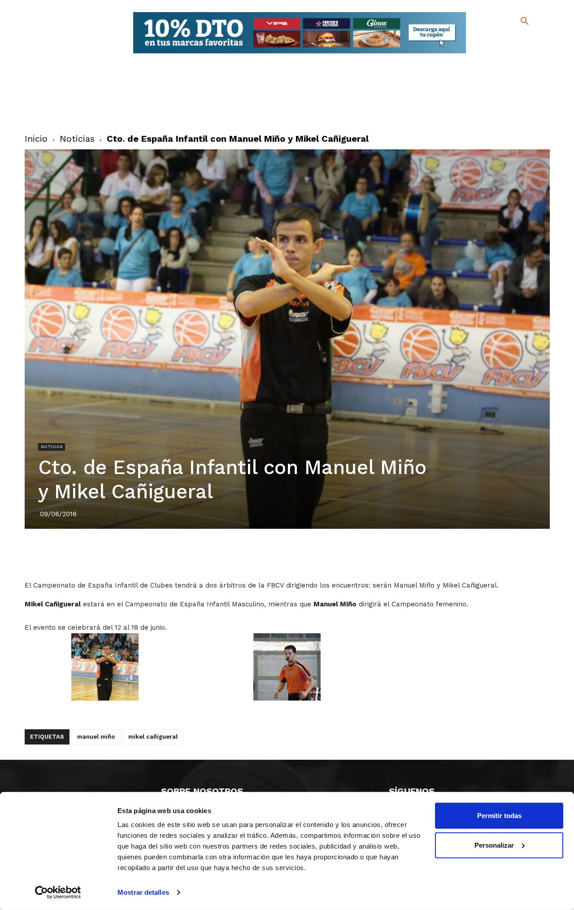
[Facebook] (488, 40)
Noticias (77, 138)
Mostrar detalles (143, 892)
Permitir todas (499, 815)
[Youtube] (517, 53)
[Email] (339, 554)
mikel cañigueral (153, 736)
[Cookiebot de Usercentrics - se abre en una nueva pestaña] (58, 892)
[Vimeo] (502, 53)
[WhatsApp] (318, 554)
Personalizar (494, 845)
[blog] (514, 39)
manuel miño (96, 736)
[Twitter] (501, 39)
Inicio (36, 138)
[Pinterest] (277, 554)
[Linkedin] (297, 554)
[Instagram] (528, 40)
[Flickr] (488, 53)
